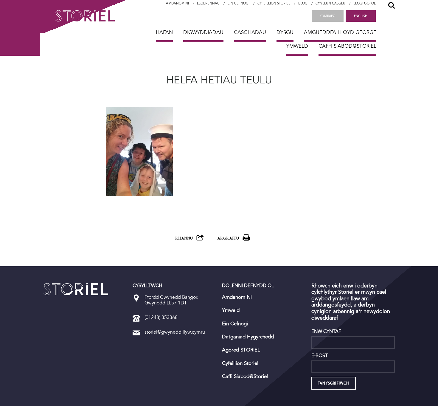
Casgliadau (250, 32)
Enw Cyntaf (326, 332)
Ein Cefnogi (238, 3)
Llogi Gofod (364, 3)
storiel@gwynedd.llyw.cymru (175, 332)
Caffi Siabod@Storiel (347, 46)
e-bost (319, 356)
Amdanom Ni (177, 3)
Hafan (164, 32)
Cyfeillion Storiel (273, 3)
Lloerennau (208, 3)
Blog (302, 3)
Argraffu (228, 238)
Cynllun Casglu (330, 3)
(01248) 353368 (161, 317)
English (360, 16)
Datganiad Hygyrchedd (248, 337)
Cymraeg (327, 16)
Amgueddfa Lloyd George (340, 32)
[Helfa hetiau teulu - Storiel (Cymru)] (76, 289)
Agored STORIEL (241, 350)
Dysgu (285, 32)
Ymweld (297, 46)
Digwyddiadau (203, 32)
